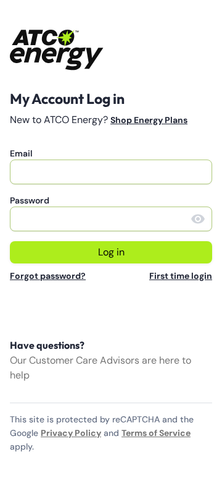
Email (21, 153)
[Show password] (198, 219)
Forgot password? (48, 275)
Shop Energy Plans (148, 120)
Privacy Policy (71, 432)
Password (29, 200)
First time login (180, 275)
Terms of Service (156, 432)
